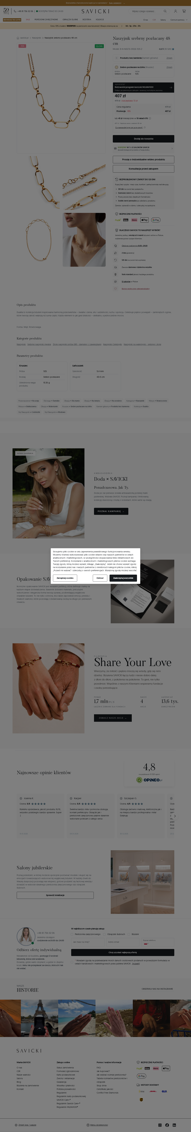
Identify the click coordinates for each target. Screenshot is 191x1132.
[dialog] (95, 566)
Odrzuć (100, 578)
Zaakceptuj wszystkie (123, 578)
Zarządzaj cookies (65, 578)
